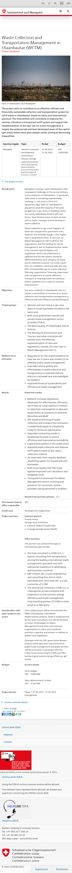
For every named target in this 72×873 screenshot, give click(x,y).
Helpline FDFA (10, 820)
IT (49, 3)
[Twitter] (6, 714)
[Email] (19, 714)
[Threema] (13, 714)
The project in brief (13, 181)
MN (68, 3)
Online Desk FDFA (11, 727)
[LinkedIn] (10, 714)
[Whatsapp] (16, 714)
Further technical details (16, 702)
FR (55, 3)
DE (43, 3)
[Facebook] (3, 714)
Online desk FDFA (12, 776)
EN (61, 3)
